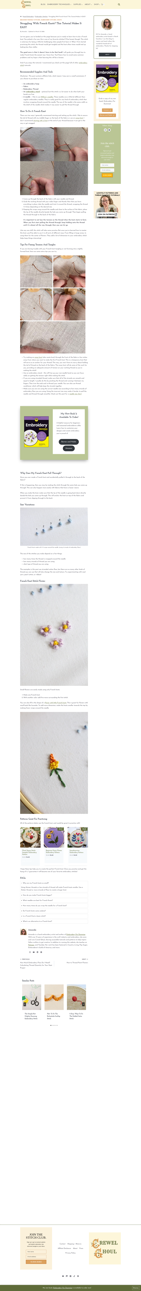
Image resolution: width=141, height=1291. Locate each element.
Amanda (24, 31)
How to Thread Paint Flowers (77, 952)
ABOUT (107, 54)
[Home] (21, 16)
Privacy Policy (70, 1253)
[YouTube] (63, 1276)
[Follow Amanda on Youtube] (33, 943)
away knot (79, 118)
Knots (59, 20)
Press (81, 1248)
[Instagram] (70, 1276)
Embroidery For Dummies (62, 1288)
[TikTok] (74, 1276)
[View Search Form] (119, 4)
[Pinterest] (78, 1276)
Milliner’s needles (47, 97)
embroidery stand (33, 92)
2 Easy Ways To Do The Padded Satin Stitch (76, 1007)
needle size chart (75, 394)
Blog (43, 4)
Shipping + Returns (74, 1244)
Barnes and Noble (64, 440)
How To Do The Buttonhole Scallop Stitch (53, 1007)
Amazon (76, 440)
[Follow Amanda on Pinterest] (41, 943)
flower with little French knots (55, 694)
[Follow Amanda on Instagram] (30, 943)
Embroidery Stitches (48, 20)
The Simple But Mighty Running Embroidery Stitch (31, 1007)
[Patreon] (66, 1276)
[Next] (83, 996)
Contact (62, 1244)
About (75, 1248)
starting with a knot (40, 120)
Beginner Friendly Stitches (30, 20)
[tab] (54, 877)
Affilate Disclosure (64, 1248)
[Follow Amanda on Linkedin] (37, 943)
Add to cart (27, 852)
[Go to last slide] (24, 996)
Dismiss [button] (135, 1288)
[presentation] (31, 988)
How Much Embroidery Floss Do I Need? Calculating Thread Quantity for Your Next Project (36, 955)
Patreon (31, 936)
